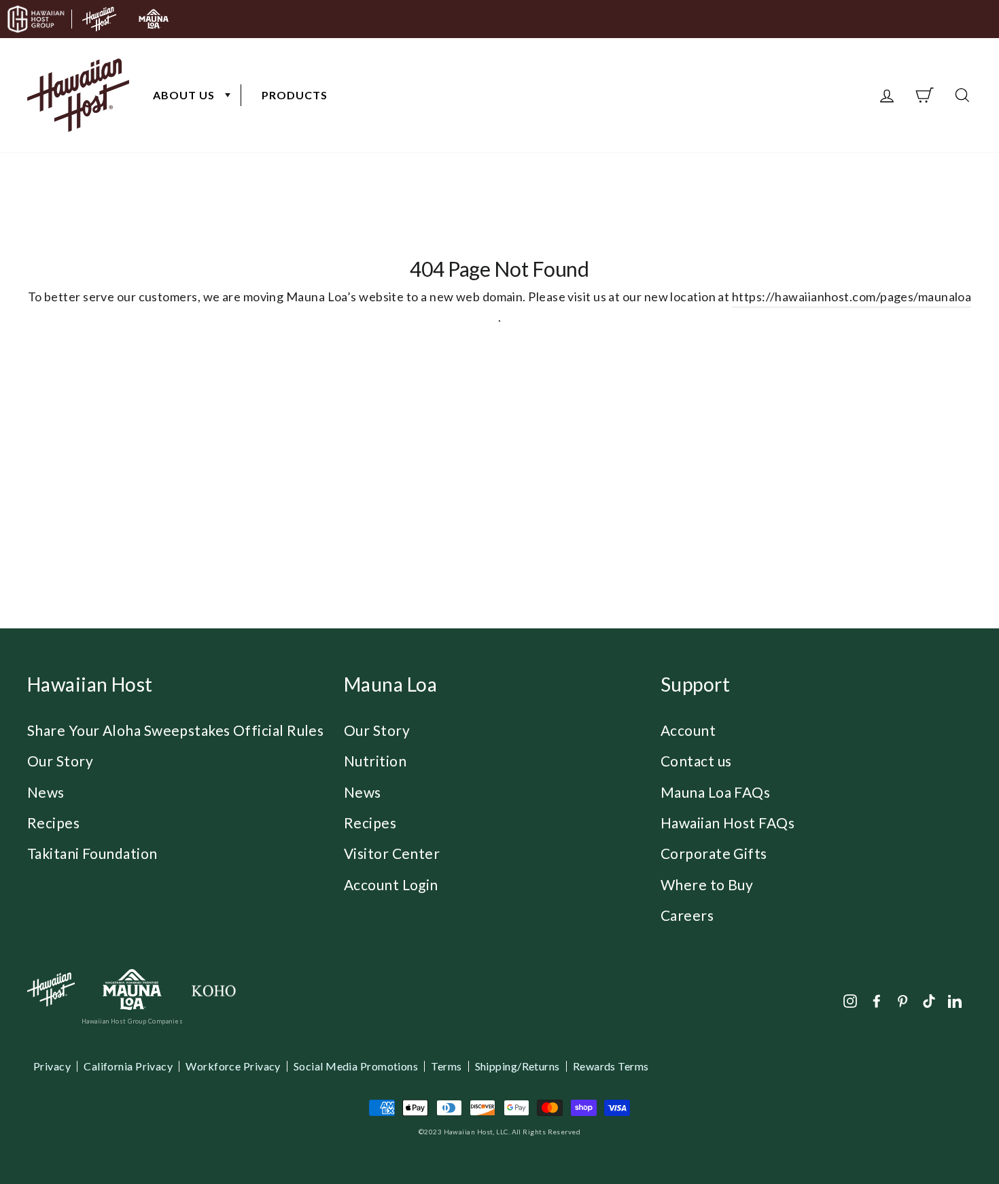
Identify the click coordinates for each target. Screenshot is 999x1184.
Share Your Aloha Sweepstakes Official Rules (175, 730)
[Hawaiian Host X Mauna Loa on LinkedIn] (955, 1000)
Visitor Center (392, 853)
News (46, 791)
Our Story (60, 760)
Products (295, 94)
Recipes (53, 822)
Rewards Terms (611, 1066)
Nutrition (375, 760)
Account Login (391, 884)
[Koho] (213, 990)
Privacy (52, 1066)
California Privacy (128, 1066)
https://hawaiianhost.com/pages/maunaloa (852, 296)
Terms (446, 1066)
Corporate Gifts (714, 853)
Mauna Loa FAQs (715, 791)
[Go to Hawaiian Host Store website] (99, 19)
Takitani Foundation (92, 853)
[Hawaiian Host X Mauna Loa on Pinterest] (902, 1000)
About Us (184, 94)
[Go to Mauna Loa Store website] (153, 19)
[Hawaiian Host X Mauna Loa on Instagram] (850, 1000)
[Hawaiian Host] (51, 989)
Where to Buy (707, 884)
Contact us (696, 760)
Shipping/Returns (517, 1066)
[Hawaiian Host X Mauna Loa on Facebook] (876, 1000)
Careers (687, 915)
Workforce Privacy (233, 1066)
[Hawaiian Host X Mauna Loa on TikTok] (929, 1000)
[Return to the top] (948, 1133)
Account (688, 730)
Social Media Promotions (356, 1066)
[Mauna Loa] (132, 990)
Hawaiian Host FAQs (727, 822)
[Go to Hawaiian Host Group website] (36, 19)
